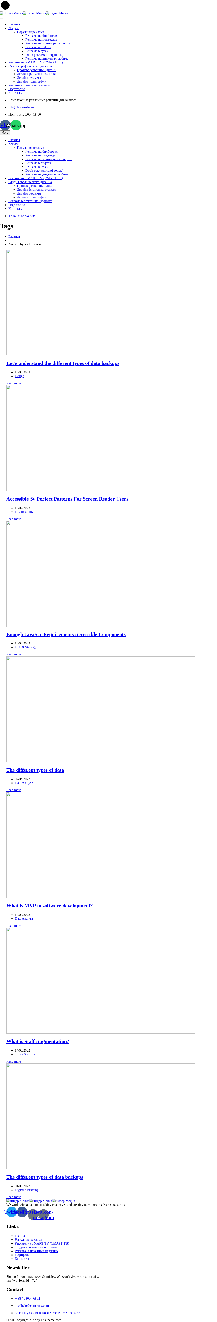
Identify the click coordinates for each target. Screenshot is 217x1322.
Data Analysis (24, 783)
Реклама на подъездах (41, 39)
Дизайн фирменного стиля (36, 74)
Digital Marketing (27, 1190)
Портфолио (16, 89)
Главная (14, 24)
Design (19, 376)
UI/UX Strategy (25, 647)
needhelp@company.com (32, 1305)
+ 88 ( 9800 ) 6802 (27, 1298)
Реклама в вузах (36, 51)
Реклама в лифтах (38, 47)
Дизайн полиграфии (31, 81)
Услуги (13, 28)
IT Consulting (24, 511)
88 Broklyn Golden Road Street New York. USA (48, 1313)
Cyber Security (25, 1054)
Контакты (15, 93)
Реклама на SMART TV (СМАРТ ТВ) (35, 62)
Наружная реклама (30, 32)
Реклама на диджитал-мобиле (46, 58)
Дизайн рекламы (29, 77)
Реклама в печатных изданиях (30, 85)
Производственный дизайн (36, 70)
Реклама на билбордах (41, 35)
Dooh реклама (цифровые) (44, 55)
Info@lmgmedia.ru (21, 107)
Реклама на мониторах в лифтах (48, 43)
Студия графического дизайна (30, 66)
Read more (13, 383)
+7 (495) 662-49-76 (21, 216)
